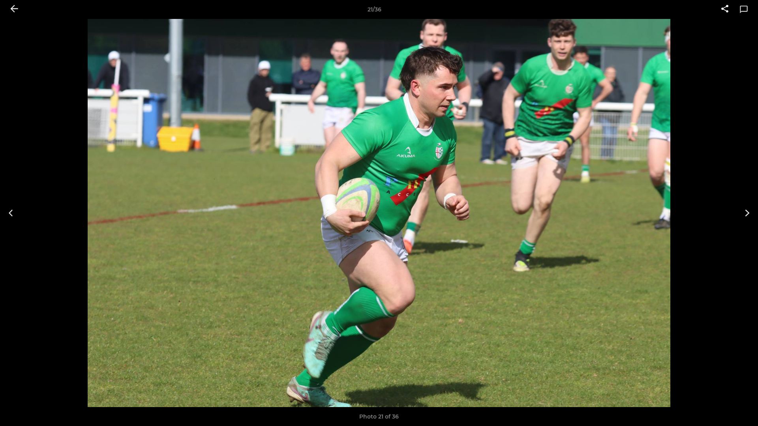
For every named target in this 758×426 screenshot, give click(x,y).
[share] (725, 9)
